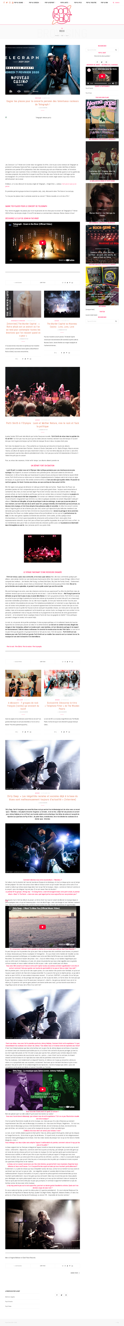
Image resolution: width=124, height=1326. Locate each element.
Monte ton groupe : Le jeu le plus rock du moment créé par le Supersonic (102, 296)
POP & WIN (104, 2)
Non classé (20, 699)
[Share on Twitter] (67, 282)
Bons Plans (38, 98)
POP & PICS (78, 2)
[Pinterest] (69, 282)
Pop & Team (89, 93)
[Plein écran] (116, 83)
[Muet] (113, 83)
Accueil (57, 35)
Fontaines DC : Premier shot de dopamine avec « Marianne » (102, 172)
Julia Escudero (43, 107)
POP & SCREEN (34, 2)
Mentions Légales (10, 1297)
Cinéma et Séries (102, 209)
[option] (102, 119)
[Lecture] (88, 83)
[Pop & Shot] (62, 14)
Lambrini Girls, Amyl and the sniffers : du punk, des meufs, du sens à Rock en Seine (102, 254)
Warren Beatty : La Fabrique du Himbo (102, 214)
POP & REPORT (49, 2)
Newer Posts (74, 1273)
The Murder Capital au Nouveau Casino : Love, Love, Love (62, 325)
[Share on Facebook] (22, 359)
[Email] (72, 282)
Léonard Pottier (24, 338)
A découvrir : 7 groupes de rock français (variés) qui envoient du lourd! (23, 705)
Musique (57, 320)
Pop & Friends (89, 88)
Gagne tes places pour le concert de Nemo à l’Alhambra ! (102, 130)
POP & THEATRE (91, 2)
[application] (102, 76)
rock (62, 35)
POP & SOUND (18, 2)
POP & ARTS (64, 2)
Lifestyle (102, 290)
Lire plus (43, 282)
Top (118, 1322)
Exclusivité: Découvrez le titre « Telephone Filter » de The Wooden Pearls (62, 705)
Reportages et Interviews (18, 320)
